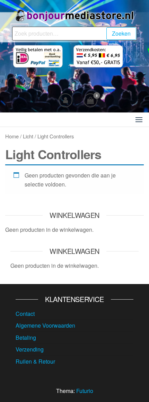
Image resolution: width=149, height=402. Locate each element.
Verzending (30, 349)
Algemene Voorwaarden (45, 325)
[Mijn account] (65, 100)
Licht (28, 136)
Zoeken (121, 33)
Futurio (84, 391)
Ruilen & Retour (35, 361)
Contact (25, 314)
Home (12, 136)
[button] (138, 120)
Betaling (26, 337)
